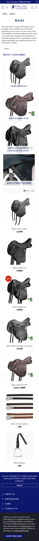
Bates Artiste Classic (19, 229)
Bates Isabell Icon (19, 268)
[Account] (32, 7)
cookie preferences (21, 531)
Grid (26, 191)
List (32, 191)
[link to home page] (19, 7)
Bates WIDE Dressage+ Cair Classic (19, 346)
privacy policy (25, 526)
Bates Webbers (19, 463)
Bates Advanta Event (19, 385)
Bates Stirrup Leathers (19, 424)
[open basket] (36, 7)
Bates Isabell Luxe (19, 307)
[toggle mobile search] (7, 7)
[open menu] (3, 7)
